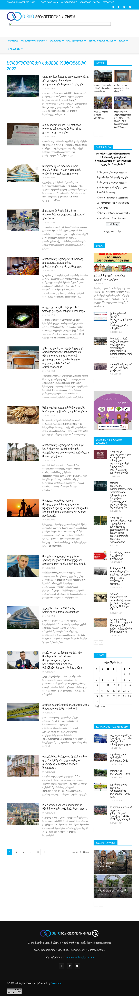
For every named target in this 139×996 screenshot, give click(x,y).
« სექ (96, 706)
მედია (122, 40)
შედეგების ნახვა (113, 231)
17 (96, 690)
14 (119, 685)
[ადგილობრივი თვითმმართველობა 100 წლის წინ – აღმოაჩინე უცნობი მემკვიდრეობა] (100, 622)
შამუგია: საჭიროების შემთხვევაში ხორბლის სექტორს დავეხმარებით (64, 409)
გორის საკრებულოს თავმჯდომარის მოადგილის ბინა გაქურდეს (65, 707)
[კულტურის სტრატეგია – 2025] (100, 773)
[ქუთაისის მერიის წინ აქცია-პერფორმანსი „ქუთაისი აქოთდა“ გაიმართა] (23, 220)
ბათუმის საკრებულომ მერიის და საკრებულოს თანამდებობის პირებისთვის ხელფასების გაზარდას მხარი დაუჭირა (65, 450)
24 (96, 696)
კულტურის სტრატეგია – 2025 (120, 772)
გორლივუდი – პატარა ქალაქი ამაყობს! (121, 88)
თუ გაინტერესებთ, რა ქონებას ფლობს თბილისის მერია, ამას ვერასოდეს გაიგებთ (61, 128)
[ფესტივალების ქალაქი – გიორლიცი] (103, 103)
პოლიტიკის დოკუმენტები (112, 726)
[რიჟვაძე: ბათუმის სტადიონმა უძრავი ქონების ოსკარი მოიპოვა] (23, 316)
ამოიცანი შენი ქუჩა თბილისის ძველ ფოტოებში (121, 367)
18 (102, 690)
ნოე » (103, 706)
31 (96, 701)
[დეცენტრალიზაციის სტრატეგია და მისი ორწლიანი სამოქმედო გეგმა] (100, 738)
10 (96, 685)
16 (129, 685)
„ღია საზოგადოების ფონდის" (62, 943)
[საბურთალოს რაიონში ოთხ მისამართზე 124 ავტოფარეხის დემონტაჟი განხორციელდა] (23, 173)
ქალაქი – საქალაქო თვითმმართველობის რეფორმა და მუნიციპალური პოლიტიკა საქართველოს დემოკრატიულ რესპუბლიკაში (122, 495)
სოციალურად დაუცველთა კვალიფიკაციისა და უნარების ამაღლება (113, 202)
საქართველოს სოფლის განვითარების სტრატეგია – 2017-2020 (120, 791)
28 (119, 696)
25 (102, 696)
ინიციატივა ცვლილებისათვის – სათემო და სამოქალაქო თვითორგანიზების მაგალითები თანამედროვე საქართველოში (120, 462)
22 (38, 852)
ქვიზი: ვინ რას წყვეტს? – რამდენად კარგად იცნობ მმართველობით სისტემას (121, 320)
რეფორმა (55, 40)
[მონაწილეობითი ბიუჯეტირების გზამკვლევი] (100, 555)
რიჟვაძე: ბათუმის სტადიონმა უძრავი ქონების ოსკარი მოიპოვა (63, 309)
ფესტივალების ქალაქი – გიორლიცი (101, 114)
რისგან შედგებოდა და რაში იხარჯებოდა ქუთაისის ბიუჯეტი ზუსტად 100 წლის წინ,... (120, 601)
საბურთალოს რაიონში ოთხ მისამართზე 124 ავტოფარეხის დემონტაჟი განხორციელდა (61, 170)
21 (119, 690)
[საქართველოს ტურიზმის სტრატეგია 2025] (100, 757)
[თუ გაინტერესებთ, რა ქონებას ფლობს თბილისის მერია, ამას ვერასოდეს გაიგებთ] (23, 134)
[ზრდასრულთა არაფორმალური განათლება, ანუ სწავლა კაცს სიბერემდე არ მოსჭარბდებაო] (123, 103)
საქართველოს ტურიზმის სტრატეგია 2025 (119, 758)
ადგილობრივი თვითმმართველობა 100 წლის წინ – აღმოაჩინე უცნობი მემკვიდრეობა (122, 626)
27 (114, 696)
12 (108, 685)
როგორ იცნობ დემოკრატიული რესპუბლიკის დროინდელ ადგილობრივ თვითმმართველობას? (123, 346)
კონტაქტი (108, 2)
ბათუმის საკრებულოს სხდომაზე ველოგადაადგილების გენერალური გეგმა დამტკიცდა (62, 262)
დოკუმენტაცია (74, 40)
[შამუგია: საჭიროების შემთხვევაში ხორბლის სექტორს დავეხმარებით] (23, 415)
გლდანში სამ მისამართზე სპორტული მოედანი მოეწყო (60, 610)
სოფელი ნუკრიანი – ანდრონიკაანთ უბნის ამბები (102, 88)
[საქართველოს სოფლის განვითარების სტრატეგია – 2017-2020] (100, 787)
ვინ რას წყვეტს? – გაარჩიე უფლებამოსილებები (109, 277)
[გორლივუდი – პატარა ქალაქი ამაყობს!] (123, 76)
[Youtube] (129, 7)
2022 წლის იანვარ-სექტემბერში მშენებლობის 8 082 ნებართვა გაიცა (64, 807)
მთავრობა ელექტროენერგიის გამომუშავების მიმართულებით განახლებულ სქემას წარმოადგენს (64, 560)
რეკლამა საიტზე (90, 2)
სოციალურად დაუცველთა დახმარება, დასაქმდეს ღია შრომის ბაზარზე (112, 187)
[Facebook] (118, 7)
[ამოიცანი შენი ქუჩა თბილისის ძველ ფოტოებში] (100, 366)
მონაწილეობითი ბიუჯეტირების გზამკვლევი (120, 555)
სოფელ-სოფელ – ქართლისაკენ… (106, 864)
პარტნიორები (69, 2)
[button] (113, 7)
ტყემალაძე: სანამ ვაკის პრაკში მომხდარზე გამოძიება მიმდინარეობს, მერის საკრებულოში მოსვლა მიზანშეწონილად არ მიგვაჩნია (62, 660)
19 (108, 690)
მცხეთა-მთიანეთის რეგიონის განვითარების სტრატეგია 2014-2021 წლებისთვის (121, 813)
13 (114, 685)
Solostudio (56, 983)
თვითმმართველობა (33, 40)
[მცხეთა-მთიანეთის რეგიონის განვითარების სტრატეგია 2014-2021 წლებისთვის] (100, 810)
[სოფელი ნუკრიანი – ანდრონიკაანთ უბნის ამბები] (103, 76)
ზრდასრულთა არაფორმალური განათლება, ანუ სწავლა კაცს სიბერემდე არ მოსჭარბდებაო (122, 119)
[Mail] (124, 7)
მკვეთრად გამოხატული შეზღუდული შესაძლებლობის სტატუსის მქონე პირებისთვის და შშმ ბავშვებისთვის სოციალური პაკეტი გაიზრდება (65, 508)
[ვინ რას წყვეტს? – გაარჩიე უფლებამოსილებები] (113, 262)
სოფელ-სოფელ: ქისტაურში (112, 890)
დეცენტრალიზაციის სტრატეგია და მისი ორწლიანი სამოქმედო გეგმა (121, 739)
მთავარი (13, 40)
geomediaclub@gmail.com (80, 957)
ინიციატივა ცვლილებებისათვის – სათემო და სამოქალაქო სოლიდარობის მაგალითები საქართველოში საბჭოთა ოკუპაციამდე (121, 530)
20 (114, 690)
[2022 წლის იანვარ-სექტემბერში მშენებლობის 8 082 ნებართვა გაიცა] (23, 814)
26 (108, 696)
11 (102, 685)
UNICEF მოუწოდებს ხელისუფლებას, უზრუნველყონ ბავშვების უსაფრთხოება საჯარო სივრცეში (65, 80)
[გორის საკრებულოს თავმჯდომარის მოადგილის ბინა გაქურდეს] (23, 712)
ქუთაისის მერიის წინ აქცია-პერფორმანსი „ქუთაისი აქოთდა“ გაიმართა (63, 214)
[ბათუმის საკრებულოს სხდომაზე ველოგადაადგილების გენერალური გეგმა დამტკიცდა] (23, 266)
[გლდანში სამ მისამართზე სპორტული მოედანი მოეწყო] (23, 617)
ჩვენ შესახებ (48, 2)
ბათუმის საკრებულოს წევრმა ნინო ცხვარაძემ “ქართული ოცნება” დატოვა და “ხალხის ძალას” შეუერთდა (64, 762)
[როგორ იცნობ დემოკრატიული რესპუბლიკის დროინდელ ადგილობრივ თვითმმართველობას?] (100, 341)
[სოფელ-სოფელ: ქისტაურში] (113, 886)
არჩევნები (14, 49)
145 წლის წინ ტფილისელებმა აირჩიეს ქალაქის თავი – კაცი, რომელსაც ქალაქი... (120, 576)
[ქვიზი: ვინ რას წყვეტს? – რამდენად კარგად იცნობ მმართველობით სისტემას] (100, 316)
